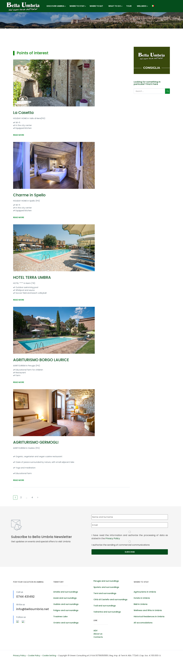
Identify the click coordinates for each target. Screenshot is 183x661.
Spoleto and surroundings (106, 587)
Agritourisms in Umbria (145, 592)
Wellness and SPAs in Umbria (148, 610)
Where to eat (96, 6)
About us (98, 633)
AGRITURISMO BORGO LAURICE (41, 360)
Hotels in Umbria (142, 598)
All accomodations (143, 622)
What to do (114, 6)
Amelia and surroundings (65, 592)
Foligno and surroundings (65, 610)
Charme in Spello (29, 195)
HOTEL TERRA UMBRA (32, 277)
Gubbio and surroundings (66, 604)
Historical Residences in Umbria (149, 616)
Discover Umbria (55, 6)
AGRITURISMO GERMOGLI (35, 442)
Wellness (141, 6)
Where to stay (77, 6)
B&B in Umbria (140, 604)
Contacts (98, 637)
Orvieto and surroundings (66, 622)
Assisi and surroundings (65, 598)
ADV (96, 630)
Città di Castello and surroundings (110, 599)
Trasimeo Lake (60, 616)
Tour (129, 6)
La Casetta (23, 112)
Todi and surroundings (105, 605)
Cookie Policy (34, 655)
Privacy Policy (112, 538)
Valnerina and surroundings (107, 611)
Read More (18, 135)
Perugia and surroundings (106, 581)
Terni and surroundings (105, 593)
